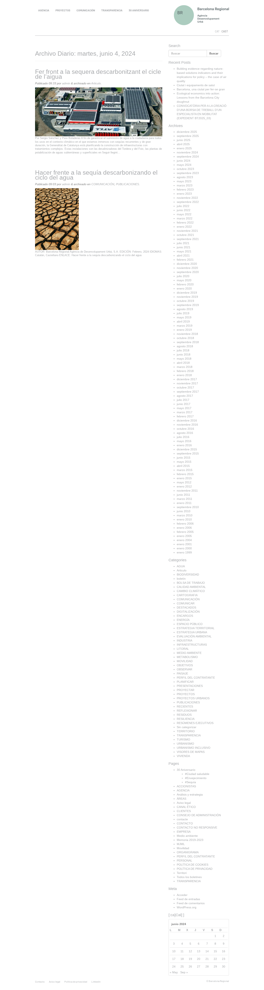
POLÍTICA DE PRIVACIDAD (194, 868)
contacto (40, 981)
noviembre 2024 (187, 152)
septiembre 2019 (188, 305)
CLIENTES (184, 811)
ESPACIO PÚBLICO (190, 624)
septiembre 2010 (188, 507)
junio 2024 (183, 160)
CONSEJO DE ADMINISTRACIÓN (199, 815)
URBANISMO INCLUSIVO (193, 747)
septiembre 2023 (188, 173)
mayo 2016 (184, 441)
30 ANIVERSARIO (139, 10)
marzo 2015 (184, 470)
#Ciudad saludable (197, 774)
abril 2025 (183, 144)
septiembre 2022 (188, 202)
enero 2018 (184, 375)
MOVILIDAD (185, 661)
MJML (181, 844)
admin (66, 83)
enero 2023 (184, 193)
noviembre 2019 (187, 296)
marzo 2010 (184, 515)
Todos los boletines (189, 877)
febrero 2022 (185, 222)
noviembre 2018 (187, 333)
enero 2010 (184, 519)
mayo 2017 (184, 408)
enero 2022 (184, 226)
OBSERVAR (184, 669)
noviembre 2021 (187, 230)
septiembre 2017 (188, 391)
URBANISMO (185, 743)
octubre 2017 (185, 387)
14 (207, 951)
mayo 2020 (184, 280)
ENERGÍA (183, 620)
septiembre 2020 (188, 272)
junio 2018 (183, 354)
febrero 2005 (185, 531)
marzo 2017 (184, 412)
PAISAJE (182, 673)
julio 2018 (183, 350)
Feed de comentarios (191, 903)
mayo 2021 (184, 251)
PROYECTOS (62, 10)
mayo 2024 (184, 164)
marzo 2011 (184, 498)
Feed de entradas (188, 899)
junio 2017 (183, 404)
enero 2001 (184, 544)
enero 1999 (184, 552)
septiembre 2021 (188, 239)
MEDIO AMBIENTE (189, 653)
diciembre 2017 (187, 379)
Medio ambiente (187, 835)
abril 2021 (183, 255)
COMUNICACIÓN (86, 10)
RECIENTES (185, 706)
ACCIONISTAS (186, 786)
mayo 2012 (184, 482)
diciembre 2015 (187, 449)
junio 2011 (183, 494)
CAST (225, 31)
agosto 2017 (185, 395)
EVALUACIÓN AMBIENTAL (194, 636)
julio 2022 (183, 206)
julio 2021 (183, 243)
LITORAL (183, 648)
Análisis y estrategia (190, 794)
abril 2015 (183, 465)
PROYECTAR (185, 690)
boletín (181, 578)
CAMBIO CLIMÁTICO (191, 591)
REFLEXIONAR (187, 710)
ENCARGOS (185, 615)
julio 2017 (183, 399)
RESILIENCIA (185, 718)
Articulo (96, 83)
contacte (182, 819)
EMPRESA (184, 831)
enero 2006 (184, 527)
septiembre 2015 (188, 453)
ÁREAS (181, 798)
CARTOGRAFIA (187, 595)
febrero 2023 (185, 189)
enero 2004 (184, 540)
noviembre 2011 (187, 490)
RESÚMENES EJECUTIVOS (195, 723)
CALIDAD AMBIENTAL (191, 587)
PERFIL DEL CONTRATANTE (196, 677)
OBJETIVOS (185, 665)
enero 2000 (184, 548)
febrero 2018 (185, 371)
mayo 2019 (184, 317)
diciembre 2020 (187, 263)
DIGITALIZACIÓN (188, 611)
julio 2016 (183, 437)
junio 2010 (183, 511)
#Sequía (190, 782)
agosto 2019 (185, 309)
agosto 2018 (185, 346)
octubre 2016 (185, 428)
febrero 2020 (185, 284)
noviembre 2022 (187, 197)
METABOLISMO (187, 657)
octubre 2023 (185, 169)
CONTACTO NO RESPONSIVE (197, 827)
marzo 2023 (184, 185)
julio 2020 (183, 276)
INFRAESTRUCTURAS (192, 644)
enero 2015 (184, 478)
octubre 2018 (185, 338)
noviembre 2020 (187, 268)
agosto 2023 (185, 177)
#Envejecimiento (195, 778)
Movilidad (183, 848)
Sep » (184, 972)
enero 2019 (184, 329)
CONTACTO (185, 823)
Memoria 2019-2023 (190, 840)
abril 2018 (183, 362)
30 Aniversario (186, 769)
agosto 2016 (185, 432)
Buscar (213, 53)
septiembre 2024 (188, 156)
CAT (217, 31)
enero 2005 (184, 536)
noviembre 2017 (187, 383)
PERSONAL (184, 860)
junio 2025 (183, 140)
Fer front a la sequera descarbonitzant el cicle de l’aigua (98, 74)
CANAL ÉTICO (186, 807)
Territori (182, 873)
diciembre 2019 (187, 292)
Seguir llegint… (111, 152)
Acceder (182, 895)
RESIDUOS (184, 714)
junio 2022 (183, 210)
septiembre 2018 (188, 342)
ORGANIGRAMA (188, 852)
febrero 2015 (185, 474)
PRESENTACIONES (190, 685)
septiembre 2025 (188, 136)
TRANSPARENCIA (112, 10)
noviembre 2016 (187, 424)
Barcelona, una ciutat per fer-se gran (201, 89)
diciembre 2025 (187, 131)
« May (174, 972)
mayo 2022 (184, 214)
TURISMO (183, 739)
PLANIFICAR (185, 681)
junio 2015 (183, 457)
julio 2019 (183, 313)
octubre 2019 (185, 301)
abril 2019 (183, 321)
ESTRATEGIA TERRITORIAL (195, 628)
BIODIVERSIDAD (188, 574)
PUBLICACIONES (127, 184)
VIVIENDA (183, 756)
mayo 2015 (184, 461)
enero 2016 (184, 445)
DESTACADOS (186, 607)
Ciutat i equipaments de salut (196, 85)
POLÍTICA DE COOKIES (192, 864)
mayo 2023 (184, 181)
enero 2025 (184, 148)
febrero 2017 (185, 416)
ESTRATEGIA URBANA (192, 632)
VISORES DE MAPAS (191, 751)
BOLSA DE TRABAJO (191, 582)
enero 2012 (184, 486)
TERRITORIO (186, 731)
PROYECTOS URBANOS (193, 698)
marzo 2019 (184, 325)
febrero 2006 (185, 523)
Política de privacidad (75, 981)
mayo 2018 (184, 358)
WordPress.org (186, 907)
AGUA (181, 566)
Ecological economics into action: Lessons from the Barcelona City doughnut (198, 97)
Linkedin (95, 981)
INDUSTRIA (184, 640)
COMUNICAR (185, 603)
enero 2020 (184, 288)
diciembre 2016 (187, 420)
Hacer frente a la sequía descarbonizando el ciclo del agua (96, 175)
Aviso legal (184, 802)
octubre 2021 (185, 235)
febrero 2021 (185, 259)
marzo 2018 (184, 366)
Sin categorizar (186, 727)
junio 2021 (183, 247)
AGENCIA (43, 10)
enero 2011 (184, 503)
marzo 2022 (184, 218)
